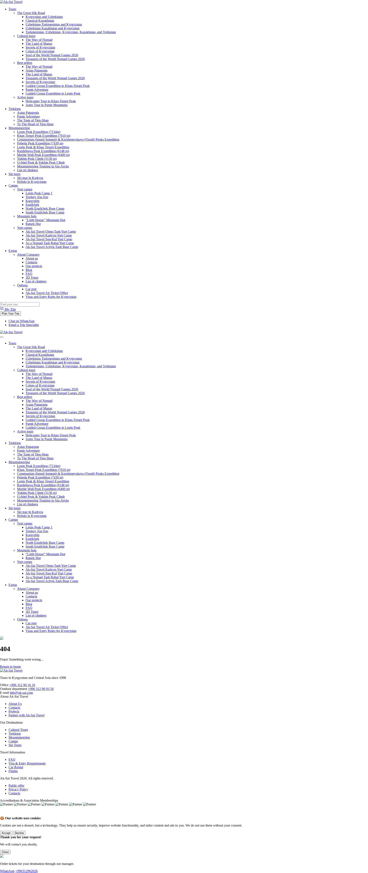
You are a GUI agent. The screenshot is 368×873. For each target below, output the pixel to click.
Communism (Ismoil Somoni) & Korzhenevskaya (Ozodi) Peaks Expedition (68, 139)
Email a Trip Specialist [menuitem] (24, 325)
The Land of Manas (39, 43)
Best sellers (24, 63)
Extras (13, 251)
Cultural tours (26, 36)
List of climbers (27, 170)
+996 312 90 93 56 (41, 689)
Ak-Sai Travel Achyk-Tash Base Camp (52, 247)
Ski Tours (15, 745)
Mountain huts (26, 216)
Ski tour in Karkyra (30, 178)
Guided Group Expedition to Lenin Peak (53, 93)
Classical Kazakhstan (40, 20)
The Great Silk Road (31, 13)
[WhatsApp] (4, 814)
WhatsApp (7, 871)
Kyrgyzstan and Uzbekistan (44, 17)
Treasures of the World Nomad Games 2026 (55, 59)
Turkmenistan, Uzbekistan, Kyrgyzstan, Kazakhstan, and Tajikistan (71, 32)
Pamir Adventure (37, 89)
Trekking (15, 109)
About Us (15, 704)
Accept (6, 833)
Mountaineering (19, 128)
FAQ (29, 274)
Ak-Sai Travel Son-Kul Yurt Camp (49, 239)
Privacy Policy (18, 789)
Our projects (34, 266)
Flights (13, 771)
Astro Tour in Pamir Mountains (47, 105)
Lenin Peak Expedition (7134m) (38, 132)
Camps (13, 185)
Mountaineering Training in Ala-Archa (43, 166)
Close (5, 852)
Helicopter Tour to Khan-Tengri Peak (51, 101)
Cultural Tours (18, 730)
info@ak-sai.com (21, 692)
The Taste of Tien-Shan (33, 120)
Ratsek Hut (33, 224)
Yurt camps (24, 227)
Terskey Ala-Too (37, 197)
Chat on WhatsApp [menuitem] (21, 321)
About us (32, 258)
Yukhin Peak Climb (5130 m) (37, 158)
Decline (19, 833)
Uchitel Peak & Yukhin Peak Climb (41, 162)
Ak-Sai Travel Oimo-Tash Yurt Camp (51, 231)
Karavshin (32, 201)
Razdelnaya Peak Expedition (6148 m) (43, 151)
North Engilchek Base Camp (45, 208)
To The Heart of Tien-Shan (35, 124)
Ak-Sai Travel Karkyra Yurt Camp (49, 235)
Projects (14, 711)
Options (22, 285)
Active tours (25, 97)
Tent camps (24, 189)
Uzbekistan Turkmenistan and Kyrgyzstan (54, 24)
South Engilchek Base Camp (45, 212)
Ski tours (14, 174)
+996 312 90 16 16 (22, 685)
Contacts (31, 262)
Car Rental (16, 767)
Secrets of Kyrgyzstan (40, 47)
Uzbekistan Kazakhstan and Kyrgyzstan (52, 28)
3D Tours (32, 277)
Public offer (16, 785)
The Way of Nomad (39, 40)
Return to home (10, 666)
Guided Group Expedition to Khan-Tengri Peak (58, 86)
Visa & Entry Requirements (27, 763)
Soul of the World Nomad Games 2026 (52, 55)
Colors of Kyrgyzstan (40, 51)
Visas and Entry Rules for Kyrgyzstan (51, 297)
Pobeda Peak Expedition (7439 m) (40, 143)
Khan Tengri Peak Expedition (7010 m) (43, 135)
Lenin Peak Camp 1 (39, 193)
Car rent (31, 289)
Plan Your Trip (10, 313)
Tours (12, 9)
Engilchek (32, 204)
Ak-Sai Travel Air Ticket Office (47, 293)
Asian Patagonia (36, 70)
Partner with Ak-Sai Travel (27, 715)
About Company (28, 254)
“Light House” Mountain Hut (45, 220)
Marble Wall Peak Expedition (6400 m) (43, 155)
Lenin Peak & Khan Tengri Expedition (43, 147)
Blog (29, 270)
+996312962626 (26, 871)
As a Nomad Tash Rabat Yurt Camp (50, 243)
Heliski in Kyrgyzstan (31, 181)
